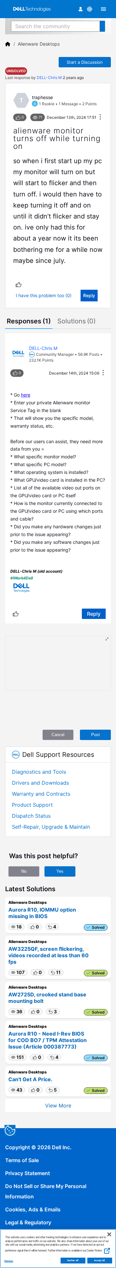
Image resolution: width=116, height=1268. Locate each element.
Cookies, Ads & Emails (33, 1209)
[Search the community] (102, 26)
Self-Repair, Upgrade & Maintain (51, 827)
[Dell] (7, 44)
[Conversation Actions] (100, 117)
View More (58, 1105)
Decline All (73, 1260)
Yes (59, 871)
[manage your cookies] (10, 1130)
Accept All (99, 1260)
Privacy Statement (27, 1173)
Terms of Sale (22, 1160)
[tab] (29, 322)
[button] (16, 927)
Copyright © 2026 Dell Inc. (38, 1147)
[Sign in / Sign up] (80, 9)
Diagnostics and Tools (39, 772)
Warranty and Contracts (41, 794)
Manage (8, 1261)
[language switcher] (89, 9)
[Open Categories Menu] (103, 9)
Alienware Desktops (39, 44)
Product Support (32, 805)
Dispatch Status (31, 816)
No (23, 871)
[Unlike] (18, 284)
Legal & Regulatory (28, 1222)
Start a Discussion (85, 62)
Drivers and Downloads (40, 783)
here (25, 395)
